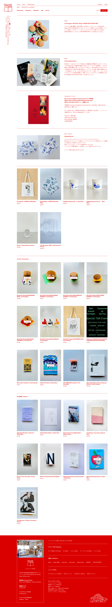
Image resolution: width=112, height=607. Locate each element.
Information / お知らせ (79, 573)
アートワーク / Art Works (86, 551)
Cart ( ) (104, 10)
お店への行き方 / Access (54, 581)
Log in (97, 10)
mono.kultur (72, 562)
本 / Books (65, 551)
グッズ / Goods (74, 551)
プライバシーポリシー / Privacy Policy (57, 591)
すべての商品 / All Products (54, 551)
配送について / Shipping (54, 586)
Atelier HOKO (56, 562)
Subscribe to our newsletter (28, 7)
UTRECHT (88, 562)
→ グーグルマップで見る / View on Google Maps (6, 26)
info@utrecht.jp (31, 4)
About (23, 4)
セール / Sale (97, 551)
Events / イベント (68, 573)
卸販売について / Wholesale (54, 584)
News (18, 7)
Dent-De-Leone (80, 562)
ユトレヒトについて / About (54, 583)
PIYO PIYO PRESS (97, 562)
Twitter (106, 4)
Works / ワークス (91, 573)
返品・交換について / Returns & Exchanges (58, 588)
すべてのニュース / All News (55, 573)
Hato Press (64, 562)
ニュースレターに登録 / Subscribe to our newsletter (60, 540)
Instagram (99, 4)
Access (18, 4)
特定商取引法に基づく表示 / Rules (56, 590)
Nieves (49, 562)
